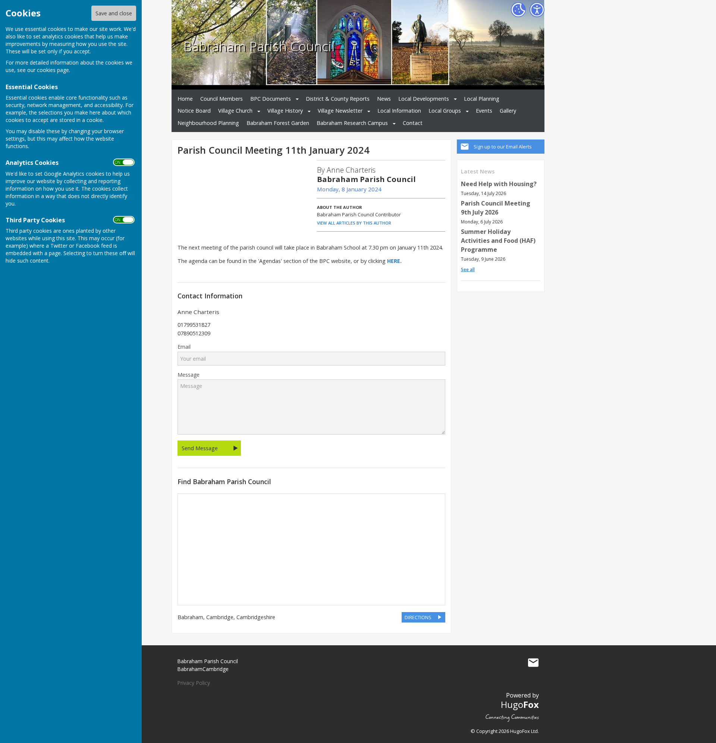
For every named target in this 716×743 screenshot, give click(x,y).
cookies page (53, 69)
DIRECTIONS (418, 617)
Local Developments (423, 98)
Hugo (520, 704)
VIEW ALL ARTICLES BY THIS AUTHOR (354, 223)
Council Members (221, 98)
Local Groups (444, 110)
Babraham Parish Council (259, 46)
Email (184, 346)
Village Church (235, 110)
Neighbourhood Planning (208, 122)
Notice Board (194, 110)
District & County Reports (338, 98)
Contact (413, 122)
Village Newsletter (340, 110)
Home (185, 98)
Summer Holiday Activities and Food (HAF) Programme (498, 241)
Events (484, 110)
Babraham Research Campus (352, 122)
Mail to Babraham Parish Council (533, 662)
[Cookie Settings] (518, 9)
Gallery (508, 110)
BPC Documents (270, 98)
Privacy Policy (193, 682)
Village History (285, 110)
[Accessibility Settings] (537, 9)
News (384, 98)
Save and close (113, 13)
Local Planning (481, 98)
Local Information (399, 110)
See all (468, 269)
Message (189, 374)
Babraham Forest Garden (277, 122)
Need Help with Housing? (499, 184)
